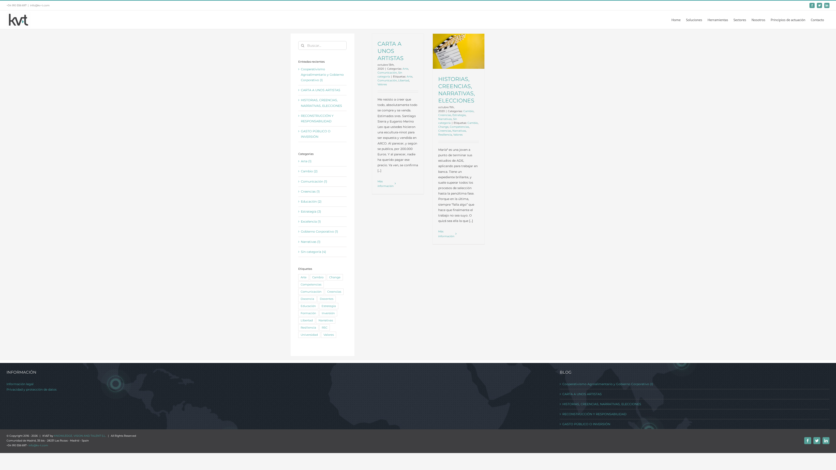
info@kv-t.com (40, 5)
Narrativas (445, 119)
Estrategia (459, 115)
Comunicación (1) (314, 181)
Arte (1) (306, 161)
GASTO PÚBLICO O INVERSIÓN (586, 424)
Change (443, 126)
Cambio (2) (309, 171)
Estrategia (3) (311, 211)
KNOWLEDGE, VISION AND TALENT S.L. (80, 435)
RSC (324, 327)
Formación (308, 313)
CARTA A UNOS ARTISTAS (390, 50)
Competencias (459, 126)
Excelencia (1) (311, 221)
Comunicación (387, 72)
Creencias (444, 115)
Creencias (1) (310, 191)
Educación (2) (311, 201)
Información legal (20, 384)
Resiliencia (445, 134)
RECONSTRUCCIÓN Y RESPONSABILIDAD (594, 414)
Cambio (468, 111)
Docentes (326, 298)
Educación (308, 306)
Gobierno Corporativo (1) (319, 231)
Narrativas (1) (310, 242)
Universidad (309, 334)
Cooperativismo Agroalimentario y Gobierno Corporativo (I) (322, 74)
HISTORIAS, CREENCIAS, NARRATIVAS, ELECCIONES (601, 404)
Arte (405, 68)
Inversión (328, 313)
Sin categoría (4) (313, 252)
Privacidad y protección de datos (32, 389)
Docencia (307, 298)
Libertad (403, 80)
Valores (382, 84)
